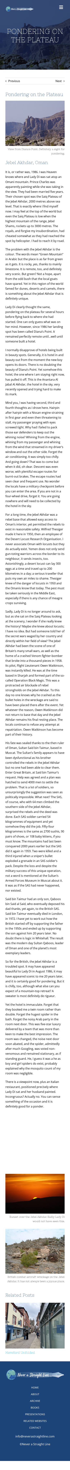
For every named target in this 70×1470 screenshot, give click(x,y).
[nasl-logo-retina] (19, 8)
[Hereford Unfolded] (35, 1325)
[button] (9, 1329)
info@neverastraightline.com (35, 1436)
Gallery (41, 1325)
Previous (14, 81)
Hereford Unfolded (28, 1325)
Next (58, 81)
